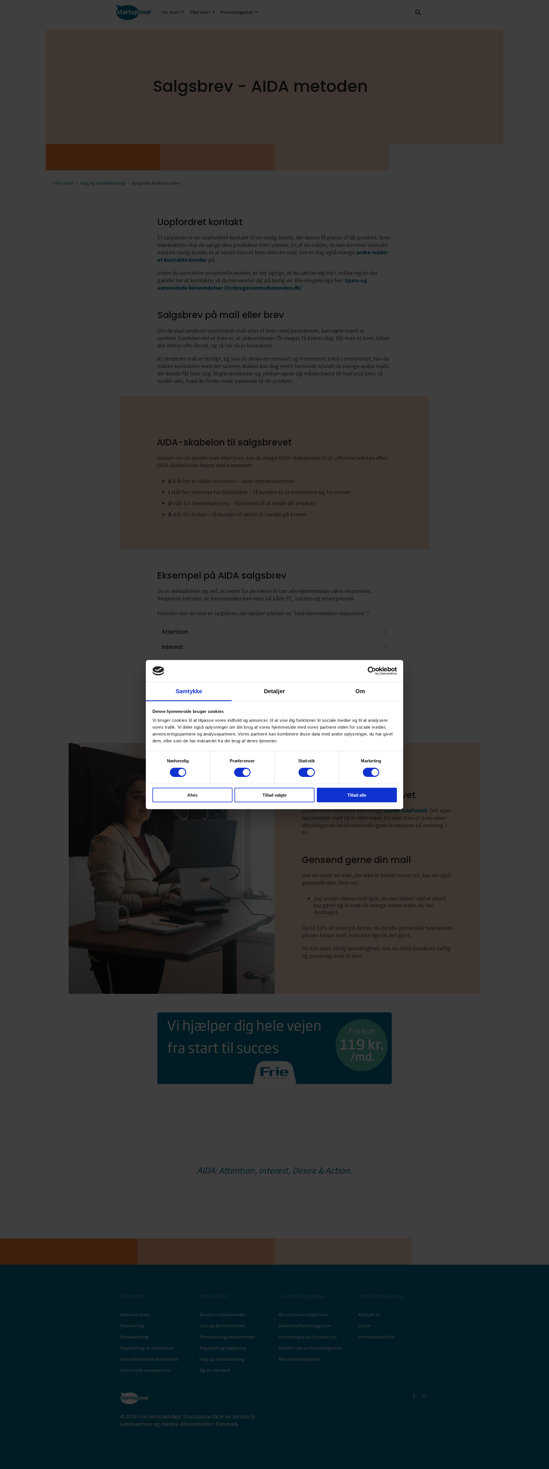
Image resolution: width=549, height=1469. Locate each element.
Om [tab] (360, 691)
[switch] (242, 772)
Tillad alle (356, 795)
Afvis (192, 795)
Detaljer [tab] (274, 691)
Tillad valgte (274, 795)
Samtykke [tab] (189, 691)
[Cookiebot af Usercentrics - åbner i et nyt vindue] (372, 671)
